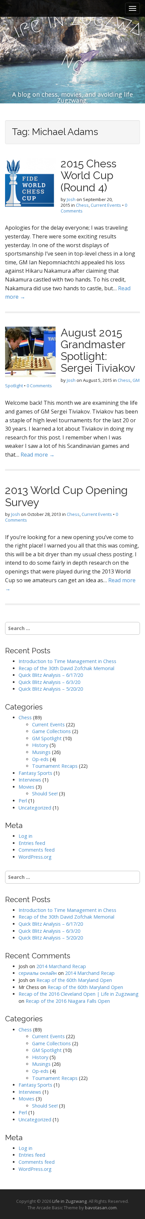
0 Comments (39, 386)
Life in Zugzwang (69, 1201)
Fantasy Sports (35, 773)
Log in (25, 836)
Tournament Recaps (55, 766)
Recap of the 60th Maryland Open (74, 980)
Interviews (30, 780)
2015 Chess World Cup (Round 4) (88, 175)
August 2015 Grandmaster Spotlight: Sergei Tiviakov (98, 350)
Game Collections (51, 731)
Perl (23, 800)
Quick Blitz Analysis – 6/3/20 (49, 682)
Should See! (45, 793)
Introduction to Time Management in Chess (67, 661)
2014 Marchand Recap (61, 966)
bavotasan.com (101, 1208)
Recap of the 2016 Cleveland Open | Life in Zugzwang (79, 994)
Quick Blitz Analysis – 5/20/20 (51, 689)
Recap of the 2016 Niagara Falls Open (68, 1001)
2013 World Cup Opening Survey (66, 496)
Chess (82, 205)
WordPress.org (35, 857)
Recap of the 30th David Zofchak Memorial (66, 668)
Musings (41, 752)
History (40, 745)
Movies (26, 787)
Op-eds (40, 759)
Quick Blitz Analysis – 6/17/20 (51, 675)
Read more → (38, 454)
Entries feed (32, 843)
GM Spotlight (47, 738)
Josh (71, 199)
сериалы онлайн (38, 973)
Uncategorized (35, 807)
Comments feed (37, 850)
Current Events (106, 205)
